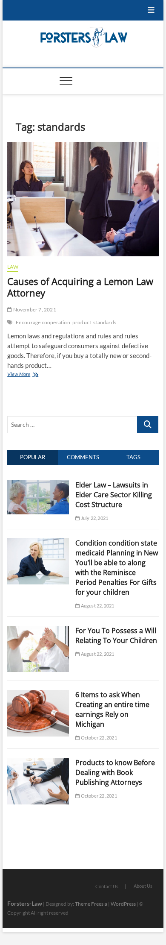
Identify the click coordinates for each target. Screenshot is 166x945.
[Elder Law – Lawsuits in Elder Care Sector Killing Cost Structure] (38, 485)
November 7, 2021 (34, 309)
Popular (32, 457)
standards (104, 322)
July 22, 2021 (94, 518)
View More (28, 374)
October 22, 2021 (98, 737)
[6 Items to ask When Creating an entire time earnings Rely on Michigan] (38, 694)
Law (12, 267)
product (81, 322)
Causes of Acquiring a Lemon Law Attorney (80, 287)
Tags (133, 457)
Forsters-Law (24, 903)
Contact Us (106, 886)
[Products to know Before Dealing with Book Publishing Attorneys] (38, 762)
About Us (143, 886)
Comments (83, 457)
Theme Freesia (91, 904)
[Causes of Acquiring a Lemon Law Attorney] (83, 199)
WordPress (123, 904)
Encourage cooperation (43, 322)
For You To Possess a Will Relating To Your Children (116, 635)
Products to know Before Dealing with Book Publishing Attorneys (115, 772)
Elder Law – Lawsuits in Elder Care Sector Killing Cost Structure (113, 494)
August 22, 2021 (97, 605)
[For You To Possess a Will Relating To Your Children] (38, 630)
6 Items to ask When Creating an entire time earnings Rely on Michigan (112, 709)
